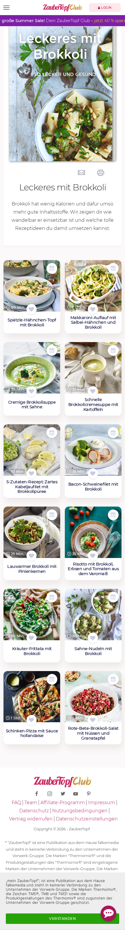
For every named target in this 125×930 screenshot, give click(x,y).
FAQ (16, 802)
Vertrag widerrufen (31, 819)
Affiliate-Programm (62, 802)
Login (106, 8)
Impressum (101, 802)
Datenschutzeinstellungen (87, 819)
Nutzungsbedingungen (80, 810)
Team (30, 802)
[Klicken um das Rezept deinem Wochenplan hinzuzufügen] (52, 268)
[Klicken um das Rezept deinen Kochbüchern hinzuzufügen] (31, 309)
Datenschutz (34, 810)
